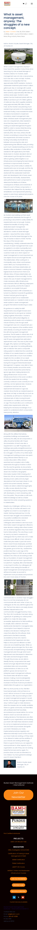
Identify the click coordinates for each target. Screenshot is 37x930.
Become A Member (19, 891)
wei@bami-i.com (14, 914)
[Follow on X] (18, 897)
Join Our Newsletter (18, 795)
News (23, 36)
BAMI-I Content (11, 32)
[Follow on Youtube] (22, 897)
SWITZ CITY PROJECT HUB (18, 842)
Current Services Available (18, 902)
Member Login (18, 885)
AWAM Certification (18, 860)
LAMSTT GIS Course (18, 867)
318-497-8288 (13, 916)
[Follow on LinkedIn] (14, 897)
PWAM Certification (18, 863)
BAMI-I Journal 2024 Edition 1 (19, 34)
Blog (9, 36)
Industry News (16, 36)
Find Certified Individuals (12, 833)
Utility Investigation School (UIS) (18, 850)
